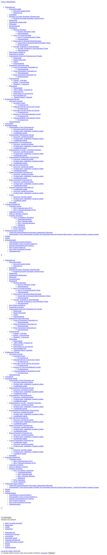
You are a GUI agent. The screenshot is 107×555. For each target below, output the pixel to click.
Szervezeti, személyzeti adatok (23, 137)
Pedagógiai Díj (18, 92)
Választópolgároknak (25, 219)
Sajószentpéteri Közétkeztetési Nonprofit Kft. (24, 157)
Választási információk (12, 204)
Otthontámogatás (14, 251)
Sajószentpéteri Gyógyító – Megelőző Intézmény (25, 150)
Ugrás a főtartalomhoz (8, 2)
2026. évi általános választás (18, 214)
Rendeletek (13, 15)
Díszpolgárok (17, 88)
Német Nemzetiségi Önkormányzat (25, 71)
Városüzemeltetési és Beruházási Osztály (26, 118)
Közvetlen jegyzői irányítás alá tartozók (26, 110)
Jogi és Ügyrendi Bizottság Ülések (29, 37)
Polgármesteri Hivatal (12, 99)
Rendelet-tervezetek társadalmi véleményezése (24, 16)
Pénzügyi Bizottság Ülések (26, 31)
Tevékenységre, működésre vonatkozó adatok (28, 131)
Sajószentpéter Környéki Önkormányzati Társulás (25, 56)
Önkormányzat (10, 7)
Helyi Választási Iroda (25, 221)
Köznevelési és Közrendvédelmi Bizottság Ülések (34, 43)
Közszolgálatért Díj (19, 95)
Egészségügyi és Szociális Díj (23, 93)
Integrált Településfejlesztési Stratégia (21, 245)
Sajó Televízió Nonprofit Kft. (19, 165)
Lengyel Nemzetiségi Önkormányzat (25, 67)
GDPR (7, 527)
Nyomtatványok (23, 105)
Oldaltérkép (9, 529)
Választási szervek (15, 206)
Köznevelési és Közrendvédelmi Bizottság (27, 41)
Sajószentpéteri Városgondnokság (20, 142)
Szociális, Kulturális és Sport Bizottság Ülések (33, 48)
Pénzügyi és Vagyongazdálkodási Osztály (27, 114)
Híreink (7, 236)
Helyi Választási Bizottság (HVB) (24, 210)
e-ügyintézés (9, 123)
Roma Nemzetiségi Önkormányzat (24, 75)
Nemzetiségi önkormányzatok (19, 65)
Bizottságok (13, 28)
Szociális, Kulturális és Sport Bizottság (26, 46)
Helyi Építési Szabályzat (17, 52)
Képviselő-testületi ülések (21, 11)
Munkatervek (17, 13)
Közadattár (12, 202)
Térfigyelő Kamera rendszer (14, 230)
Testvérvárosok (14, 78)
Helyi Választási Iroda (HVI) (22, 208)
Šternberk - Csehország (21, 84)
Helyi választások (19, 227)
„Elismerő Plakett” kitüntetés (22, 97)
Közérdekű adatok (11, 125)
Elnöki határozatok (19, 60)
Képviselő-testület (15, 9)
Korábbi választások (16, 215)
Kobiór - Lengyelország (21, 82)
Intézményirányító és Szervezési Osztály (26, 107)
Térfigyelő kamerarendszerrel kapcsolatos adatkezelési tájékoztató (30, 232)
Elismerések (13, 86)
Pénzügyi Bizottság (19, 30)
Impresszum (9, 525)
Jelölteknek (21, 225)
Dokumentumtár (10, 240)
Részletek (44, 553)
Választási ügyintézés (16, 212)
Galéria (7, 238)
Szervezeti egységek (16, 101)
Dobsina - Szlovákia (20, 80)
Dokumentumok (23, 33)
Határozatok (13, 20)
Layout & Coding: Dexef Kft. (10, 551)
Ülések (15, 61)
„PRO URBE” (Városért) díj (22, 90)
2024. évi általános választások (23, 217)
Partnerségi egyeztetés (16, 54)
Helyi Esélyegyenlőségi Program (20, 249)
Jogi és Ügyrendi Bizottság (22, 35)
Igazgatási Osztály (19, 103)
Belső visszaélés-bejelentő (13, 523)
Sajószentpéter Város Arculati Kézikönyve (23, 244)
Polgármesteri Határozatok (18, 22)
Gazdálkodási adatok (20, 133)
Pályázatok (12, 24)
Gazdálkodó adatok (19, 200)
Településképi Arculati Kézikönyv (20, 242)
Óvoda (11, 195)
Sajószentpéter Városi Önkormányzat (21, 127)
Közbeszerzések (14, 26)
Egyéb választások (19, 229)
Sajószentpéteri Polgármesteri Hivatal (21, 135)
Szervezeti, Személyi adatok (22, 197)
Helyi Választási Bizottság (26, 223)
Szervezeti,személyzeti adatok (23, 129)
